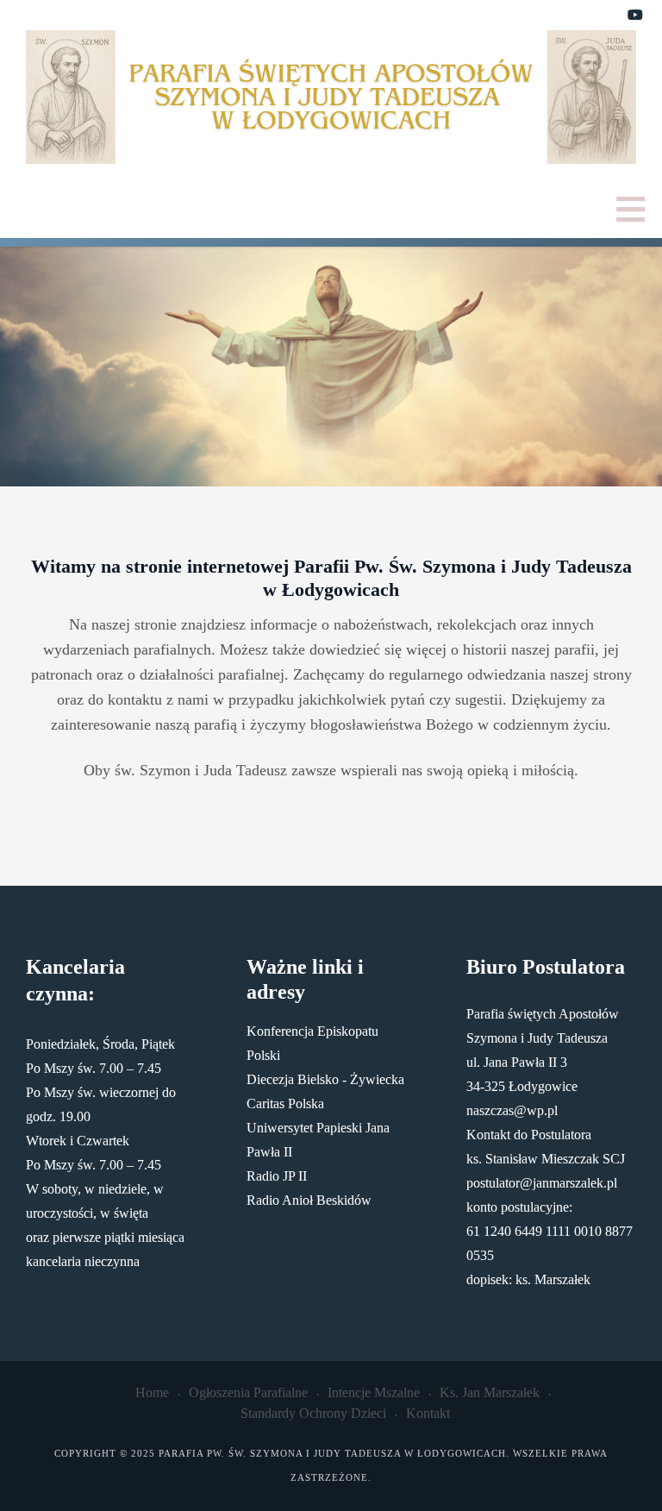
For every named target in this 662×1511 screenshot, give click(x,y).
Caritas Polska (285, 1103)
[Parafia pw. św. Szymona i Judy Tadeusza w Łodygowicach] (331, 97)
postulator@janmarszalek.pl (541, 1183)
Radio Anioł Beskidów (309, 1200)
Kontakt (428, 1413)
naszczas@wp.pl (512, 1110)
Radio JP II (277, 1176)
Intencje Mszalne (374, 1392)
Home (152, 1392)
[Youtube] (635, 15)
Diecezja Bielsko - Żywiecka (325, 1079)
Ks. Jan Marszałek (490, 1392)
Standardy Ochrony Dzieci (313, 1413)
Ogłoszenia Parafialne (248, 1392)
